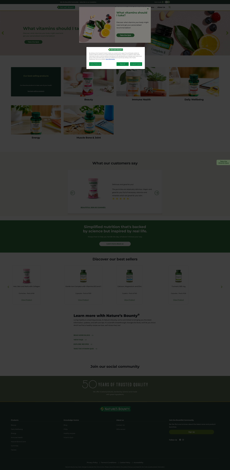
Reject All (122, 64)
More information (110, 59)
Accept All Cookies (136, 64)
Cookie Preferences (95, 64)
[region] (115, 58)
